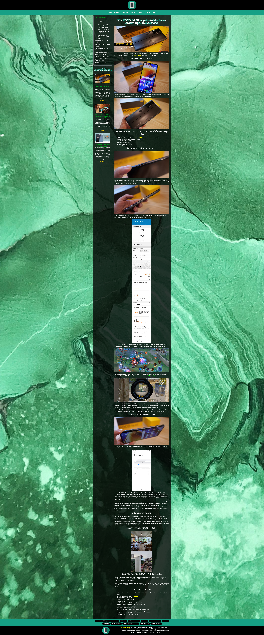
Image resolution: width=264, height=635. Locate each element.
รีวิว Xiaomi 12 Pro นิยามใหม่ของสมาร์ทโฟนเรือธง (103, 36)
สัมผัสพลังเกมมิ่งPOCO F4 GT (102, 49)
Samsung (125, 12)
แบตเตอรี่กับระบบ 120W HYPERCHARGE (102, 59)
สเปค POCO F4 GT (101, 63)
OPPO (140, 12)
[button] (109, 17)
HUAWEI (147, 12)
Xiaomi (132, 12)
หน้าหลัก (109, 12)
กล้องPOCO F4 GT (101, 54)
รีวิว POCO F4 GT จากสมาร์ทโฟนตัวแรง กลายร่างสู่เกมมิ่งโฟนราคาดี (103, 25)
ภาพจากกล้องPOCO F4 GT (103, 56)
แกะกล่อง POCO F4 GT (102, 41)
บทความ (154, 12)
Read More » (102, 100)
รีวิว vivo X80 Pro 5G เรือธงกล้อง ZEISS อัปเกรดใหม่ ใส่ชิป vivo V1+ (104, 31)
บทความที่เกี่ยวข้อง (100, 22)
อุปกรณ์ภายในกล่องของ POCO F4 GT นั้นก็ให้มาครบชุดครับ (103, 44)
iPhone (116, 12)
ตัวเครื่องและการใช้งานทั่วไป (102, 52)
